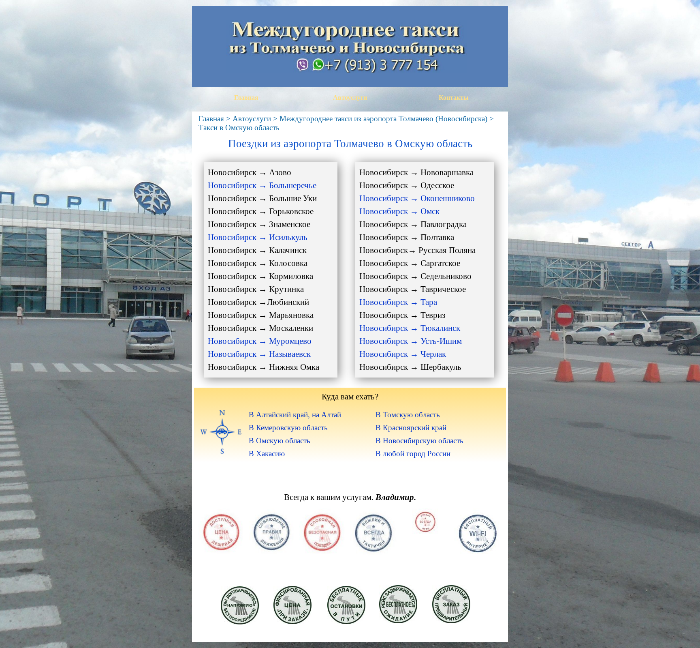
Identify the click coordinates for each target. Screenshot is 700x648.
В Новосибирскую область (419, 440)
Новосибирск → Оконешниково (417, 198)
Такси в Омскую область (239, 127)
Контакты (454, 97)
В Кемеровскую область (288, 427)
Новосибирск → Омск (399, 211)
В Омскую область (279, 440)
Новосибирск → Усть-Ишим (410, 341)
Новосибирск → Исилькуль (257, 237)
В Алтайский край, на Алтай (295, 414)
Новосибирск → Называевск (259, 354)
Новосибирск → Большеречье (262, 185)
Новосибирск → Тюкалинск (409, 328)
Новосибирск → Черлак (402, 354)
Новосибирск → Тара (398, 302)
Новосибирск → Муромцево (260, 341)
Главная (246, 97)
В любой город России (413, 453)
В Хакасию (267, 453)
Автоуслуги (350, 97)
